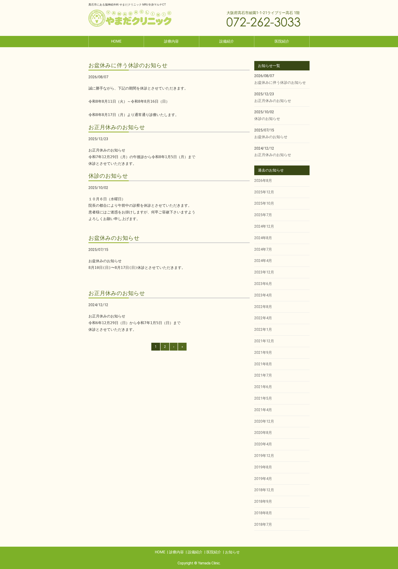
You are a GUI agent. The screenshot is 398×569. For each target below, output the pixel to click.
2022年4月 (263, 318)
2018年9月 (263, 501)
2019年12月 (264, 455)
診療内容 (171, 41)
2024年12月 (264, 226)
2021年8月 (263, 364)
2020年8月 (263, 432)
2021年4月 (263, 410)
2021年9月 (263, 352)
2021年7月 (263, 375)
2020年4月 (263, 444)
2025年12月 (264, 192)
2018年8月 (263, 513)
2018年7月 (263, 524)
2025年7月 (263, 215)
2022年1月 (263, 329)
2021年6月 (263, 387)
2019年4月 (263, 478)
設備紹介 (226, 41)
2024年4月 (263, 260)
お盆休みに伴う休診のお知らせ (280, 82)
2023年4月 (263, 295)
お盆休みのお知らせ (270, 137)
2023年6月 (263, 284)
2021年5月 (263, 398)
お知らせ (232, 552)
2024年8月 (263, 238)
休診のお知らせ (267, 118)
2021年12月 (264, 341)
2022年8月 (263, 307)
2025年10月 (264, 203)
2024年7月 (263, 249)
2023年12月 (264, 272)
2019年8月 (263, 467)
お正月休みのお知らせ (272, 101)
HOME (116, 41)
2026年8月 (263, 180)
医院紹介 (282, 41)
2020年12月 (264, 421)
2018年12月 (264, 490)
